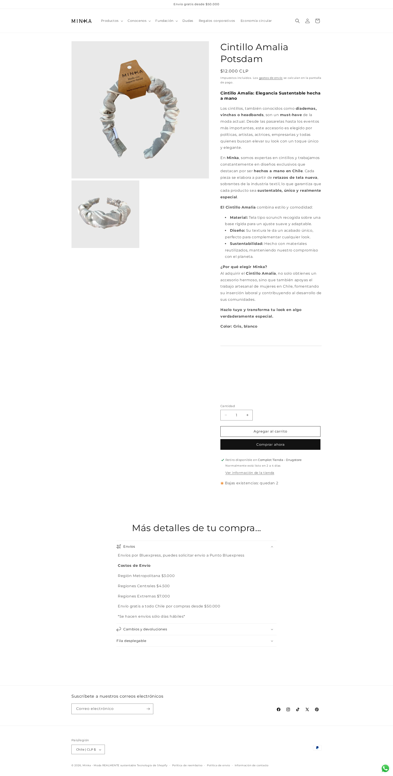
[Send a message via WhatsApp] (385, 768)
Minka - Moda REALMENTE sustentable (109, 765)
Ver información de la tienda (249, 473)
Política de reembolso (187, 765)
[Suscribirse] (148, 709)
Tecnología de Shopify (152, 765)
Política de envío (218, 765)
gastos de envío (271, 78)
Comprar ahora (270, 444)
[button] (111, 20)
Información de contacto (252, 765)
